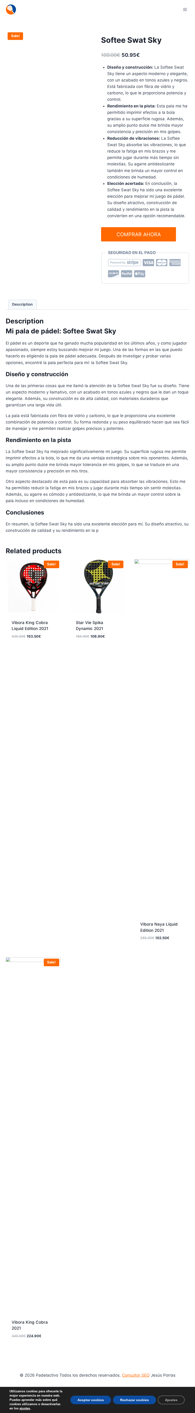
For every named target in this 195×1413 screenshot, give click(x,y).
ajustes (25, 1408)
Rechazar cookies (134, 1400)
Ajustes (171, 1400)
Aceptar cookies (91, 1400)
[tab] (22, 305)
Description (22, 304)
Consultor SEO (136, 1375)
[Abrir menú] (184, 9)
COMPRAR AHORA (139, 234)
